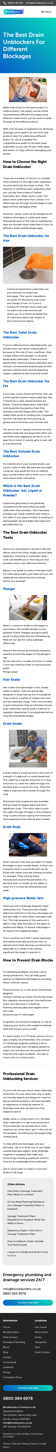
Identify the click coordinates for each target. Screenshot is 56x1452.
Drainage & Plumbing (14, 1342)
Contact (7, 1357)
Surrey (38, 1337)
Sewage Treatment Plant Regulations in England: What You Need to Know (26, 1220)
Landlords (8, 1367)
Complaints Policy (12, 1377)
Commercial (9, 1362)
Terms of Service (12, 1443)
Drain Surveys (10, 1337)
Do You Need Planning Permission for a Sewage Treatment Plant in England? (26, 1205)
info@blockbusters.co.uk (39, 2)
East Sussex (41, 1327)
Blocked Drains (11, 1332)
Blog (5, 1352)
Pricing (6, 1372)
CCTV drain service (34, 1036)
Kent (37, 1347)
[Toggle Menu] (46, 11)
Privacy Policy (30, 1443)
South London (42, 1352)
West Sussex (41, 1332)
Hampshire (40, 1342)
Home (6, 1327)
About (6, 1347)
